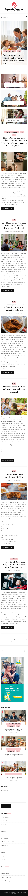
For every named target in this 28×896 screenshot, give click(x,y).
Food (14, 301)
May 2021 (4, 831)
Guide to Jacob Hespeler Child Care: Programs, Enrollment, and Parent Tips (13, 59)
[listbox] (14, 45)
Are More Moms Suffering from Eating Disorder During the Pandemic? (14, 225)
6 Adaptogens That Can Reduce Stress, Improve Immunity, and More (14, 307)
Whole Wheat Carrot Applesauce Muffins (14, 475)
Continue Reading (7, 208)
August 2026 (5, 817)
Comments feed (6, 877)
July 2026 (4, 820)
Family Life (7, 51)
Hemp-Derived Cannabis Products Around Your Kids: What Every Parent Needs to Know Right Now (14, 142)
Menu (5, 17)
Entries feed (5, 873)
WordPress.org (6, 881)
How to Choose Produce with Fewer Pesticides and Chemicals (14, 389)
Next (25, 640)
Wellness (4, 860)
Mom (13, 51)
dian (10, 148)
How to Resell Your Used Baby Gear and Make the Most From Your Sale (14, 564)
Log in (4, 870)
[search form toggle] (26, 16)
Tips (18, 51)
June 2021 (5, 828)
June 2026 (5, 824)
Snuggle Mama (16, 892)
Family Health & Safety (11, 132)
